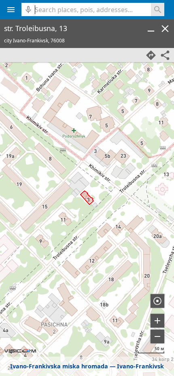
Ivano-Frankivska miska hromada (59, 366)
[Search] (157, 9)
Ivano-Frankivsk (140, 366)
